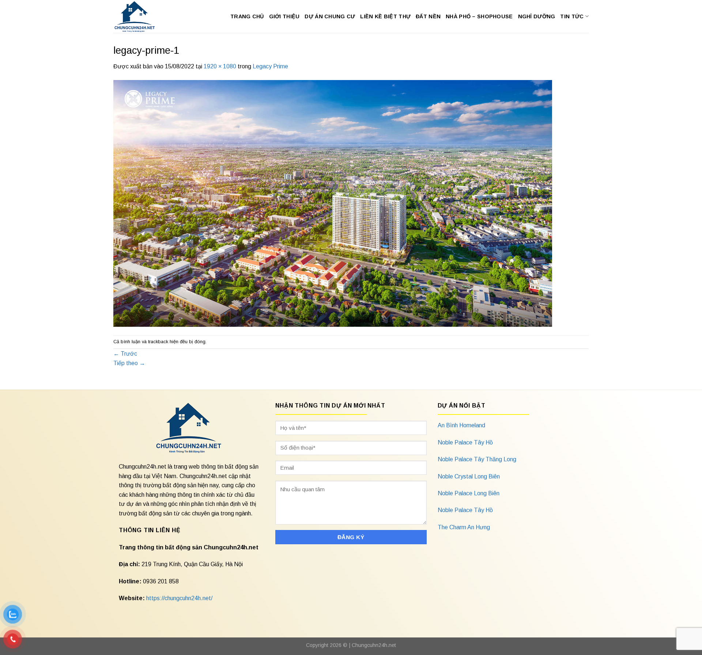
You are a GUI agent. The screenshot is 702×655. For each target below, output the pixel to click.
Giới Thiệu (284, 16)
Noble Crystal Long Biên (469, 476)
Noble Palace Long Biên (468, 493)
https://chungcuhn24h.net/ (179, 598)
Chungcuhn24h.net (374, 645)
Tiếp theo (129, 363)
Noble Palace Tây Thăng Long (477, 459)
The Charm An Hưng (464, 527)
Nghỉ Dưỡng (536, 16)
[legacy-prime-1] (332, 203)
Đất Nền (428, 16)
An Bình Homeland (461, 425)
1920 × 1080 (220, 66)
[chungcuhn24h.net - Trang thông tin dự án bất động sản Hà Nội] (138, 16)
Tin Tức (572, 16)
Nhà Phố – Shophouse (479, 16)
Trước (125, 354)
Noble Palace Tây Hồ (465, 442)
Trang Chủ (247, 16)
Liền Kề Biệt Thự (385, 16)
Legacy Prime (270, 66)
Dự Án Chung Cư (330, 16)
